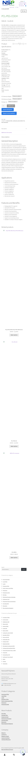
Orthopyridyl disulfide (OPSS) (9, 648)
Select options (14, 335)
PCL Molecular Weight (6, 96)
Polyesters (5, 590)
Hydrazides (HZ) (6, 639)
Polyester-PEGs (9, 120)
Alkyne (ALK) (5, 624)
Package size (4, 102)
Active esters (5, 619)
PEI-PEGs (5, 595)
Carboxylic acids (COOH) (18, 120)
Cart (21, 754)
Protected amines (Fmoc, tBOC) (9, 650)
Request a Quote (5, 736)
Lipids (4, 584)
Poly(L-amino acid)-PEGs (8, 588)
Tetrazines (5, 663)
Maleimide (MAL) (6, 643)
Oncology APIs (6, 603)
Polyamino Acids (6, 592)
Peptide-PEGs (4, 715)
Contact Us (3, 734)
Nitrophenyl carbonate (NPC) (9, 646)
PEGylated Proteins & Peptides (9, 597)
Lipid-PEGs (5, 581)
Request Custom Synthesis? (9, 113)
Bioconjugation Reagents (8, 608)
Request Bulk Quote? (7, 109)
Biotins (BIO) (5, 630)
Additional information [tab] (6, 132)
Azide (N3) (5, 628)
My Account (4, 755)
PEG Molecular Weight (6, 99)
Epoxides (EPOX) (6, 635)
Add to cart (10, 105)
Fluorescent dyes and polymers (9, 601)
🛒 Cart (16, 7)
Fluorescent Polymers (6, 718)
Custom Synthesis (5, 738)
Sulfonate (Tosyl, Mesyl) (8, 657)
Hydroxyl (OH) (6, 641)
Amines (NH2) (5, 626)
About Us (3, 732)
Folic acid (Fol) (6, 637)
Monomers (5, 606)
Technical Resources (6, 739)
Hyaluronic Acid (6, 599)
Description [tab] (4, 128)
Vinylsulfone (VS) (6, 654)
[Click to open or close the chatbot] (23, 752)
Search (2, 567)
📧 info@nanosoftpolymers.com (22, 3)
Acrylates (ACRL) (6, 617)
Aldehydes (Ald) (6, 622)
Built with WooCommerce (7, 749)
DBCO (4, 659)
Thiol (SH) (5, 652)
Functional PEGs (6, 579)
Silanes (4, 661)
